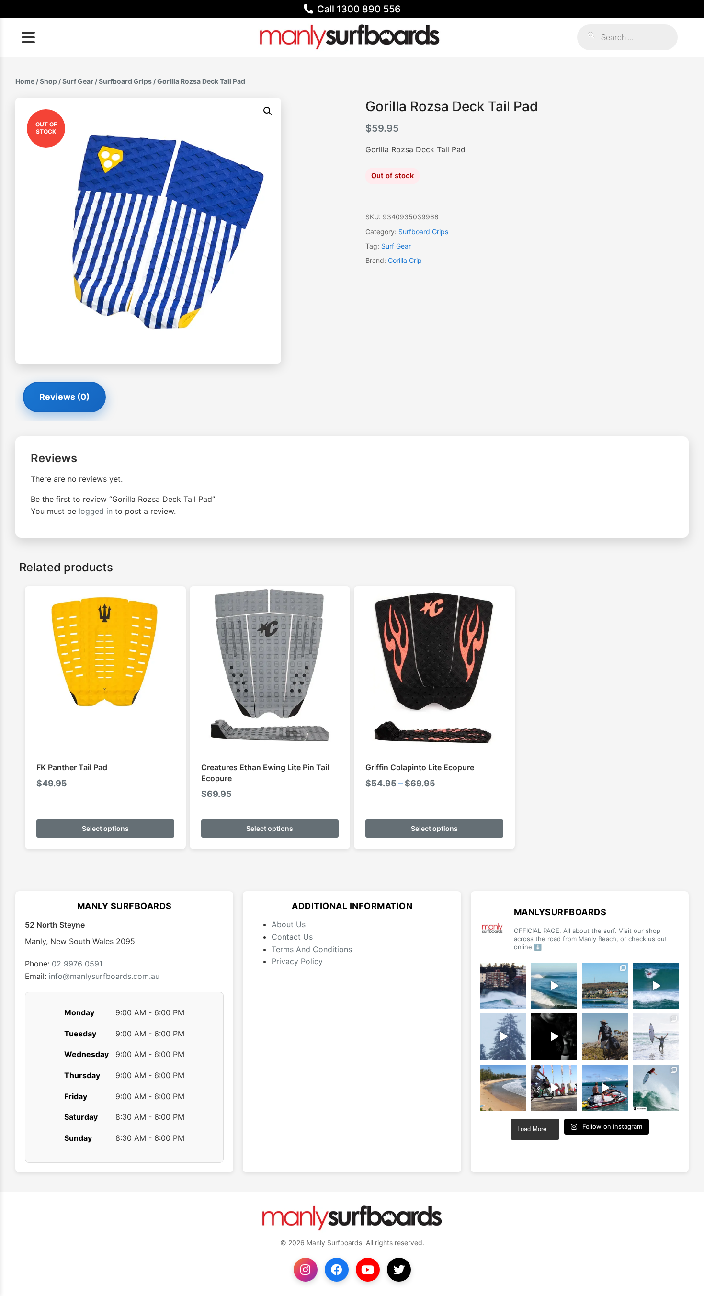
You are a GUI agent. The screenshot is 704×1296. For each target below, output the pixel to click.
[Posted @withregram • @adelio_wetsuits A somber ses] (554, 1036)
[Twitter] (399, 1270)
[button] (267, 111)
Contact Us (292, 937)
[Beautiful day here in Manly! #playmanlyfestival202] (503, 1088)
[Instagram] (306, 1270)
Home (24, 81)
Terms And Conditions (312, 949)
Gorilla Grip (405, 260)
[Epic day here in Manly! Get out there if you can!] (605, 986)
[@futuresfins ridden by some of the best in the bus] (656, 1088)
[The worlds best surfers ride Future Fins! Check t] (656, 1036)
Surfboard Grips (125, 81)
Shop (48, 81)
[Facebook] (337, 1270)
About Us (289, 924)
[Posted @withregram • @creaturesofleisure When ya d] (605, 1036)
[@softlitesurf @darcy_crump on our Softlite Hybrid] (503, 1036)
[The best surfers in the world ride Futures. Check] (656, 986)
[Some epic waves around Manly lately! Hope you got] (503, 986)
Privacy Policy (297, 961)
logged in (96, 511)
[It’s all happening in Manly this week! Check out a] (554, 1088)
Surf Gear (77, 81)
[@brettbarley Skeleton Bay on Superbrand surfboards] (554, 986)
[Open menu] (28, 37)
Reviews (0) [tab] (64, 397)
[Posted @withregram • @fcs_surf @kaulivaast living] (605, 1088)
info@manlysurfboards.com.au (104, 976)
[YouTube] (368, 1270)
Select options (105, 828)
